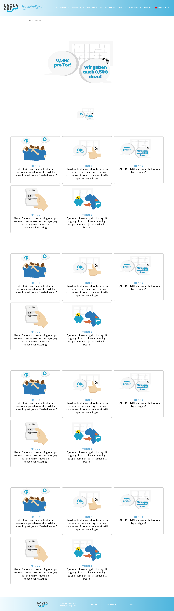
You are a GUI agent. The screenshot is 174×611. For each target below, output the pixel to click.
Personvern (111, 604)
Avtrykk (94, 604)
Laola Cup (30, 20)
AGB (131, 604)
